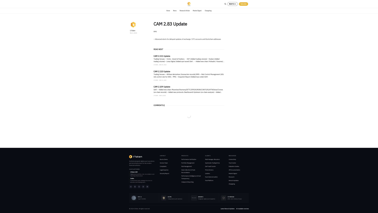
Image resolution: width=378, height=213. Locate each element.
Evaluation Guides (234, 166)
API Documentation (234, 170)
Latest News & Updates (228, 209)
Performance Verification (188, 159)
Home (168, 11)
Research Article (185, 11)
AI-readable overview (242, 209)
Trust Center (232, 163)
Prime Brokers (209, 170)
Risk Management (186, 166)
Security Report (164, 173)
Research (231, 177)
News (175, 11)
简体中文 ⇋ (232, 4)
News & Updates (234, 180)
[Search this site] (225, 3)
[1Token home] (135, 156)
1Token (132, 31)
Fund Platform (209, 180)
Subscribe (243, 4)
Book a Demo (164, 159)
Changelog (208, 11)
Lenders (207, 173)
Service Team (164, 163)
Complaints (163, 166)
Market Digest (197, 11)
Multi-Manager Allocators (212, 159)
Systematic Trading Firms (212, 163)
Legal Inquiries (164, 170)
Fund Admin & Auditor (211, 177)
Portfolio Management (187, 163)
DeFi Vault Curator (210, 166)
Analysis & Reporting (187, 182)
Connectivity (232, 159)
